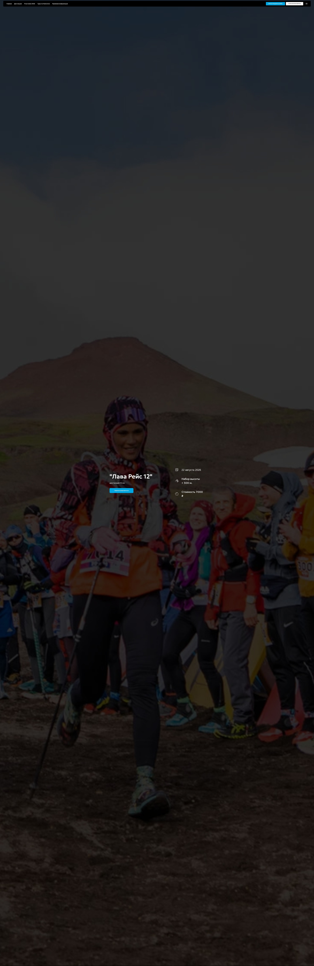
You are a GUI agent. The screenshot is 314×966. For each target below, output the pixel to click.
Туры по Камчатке (43, 4)
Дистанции (18, 4)
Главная (9, 4)
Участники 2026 (29, 4)
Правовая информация (60, 4)
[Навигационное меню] (306, 3)
